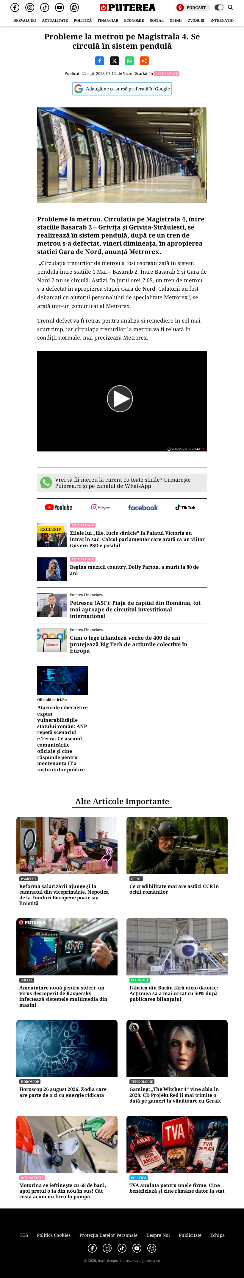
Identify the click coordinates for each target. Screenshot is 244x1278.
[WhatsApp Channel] (74, 7)
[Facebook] (14, 7)
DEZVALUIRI (24, 20)
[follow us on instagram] (101, 507)
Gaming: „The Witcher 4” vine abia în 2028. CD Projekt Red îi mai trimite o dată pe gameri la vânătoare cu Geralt (175, 1095)
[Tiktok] (44, 7)
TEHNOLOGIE (142, 1081)
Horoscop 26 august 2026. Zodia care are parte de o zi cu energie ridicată (63, 1092)
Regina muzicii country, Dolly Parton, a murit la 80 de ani (134, 570)
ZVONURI (196, 20)
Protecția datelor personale (108, 1235)
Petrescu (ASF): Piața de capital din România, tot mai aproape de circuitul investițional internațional (135, 609)
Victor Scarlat (135, 73)
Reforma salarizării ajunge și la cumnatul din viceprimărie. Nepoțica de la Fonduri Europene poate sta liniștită (64, 895)
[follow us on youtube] (58, 507)
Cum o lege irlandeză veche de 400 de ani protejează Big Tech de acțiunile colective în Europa (128, 644)
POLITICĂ (83, 20)
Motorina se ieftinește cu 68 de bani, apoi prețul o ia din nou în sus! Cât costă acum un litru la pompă (62, 1191)
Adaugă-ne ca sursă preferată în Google (128, 89)
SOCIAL (157, 20)
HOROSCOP (30, 1081)
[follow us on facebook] (143, 508)
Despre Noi (158, 1235)
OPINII (176, 20)
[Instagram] (29, 7)
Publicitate (190, 1235)
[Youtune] (59, 7)
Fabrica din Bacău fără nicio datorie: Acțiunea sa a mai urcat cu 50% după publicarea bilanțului (173, 993)
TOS (24, 1235)
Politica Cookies (54, 1235)
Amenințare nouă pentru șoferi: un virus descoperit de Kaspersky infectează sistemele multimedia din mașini (63, 996)
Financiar (108, 20)
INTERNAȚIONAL (225, 20)
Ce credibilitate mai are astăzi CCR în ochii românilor (174, 889)
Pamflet (28, 878)
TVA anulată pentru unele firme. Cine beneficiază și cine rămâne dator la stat (176, 1188)
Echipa (217, 1235)
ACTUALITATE (55, 20)
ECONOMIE (134, 20)
